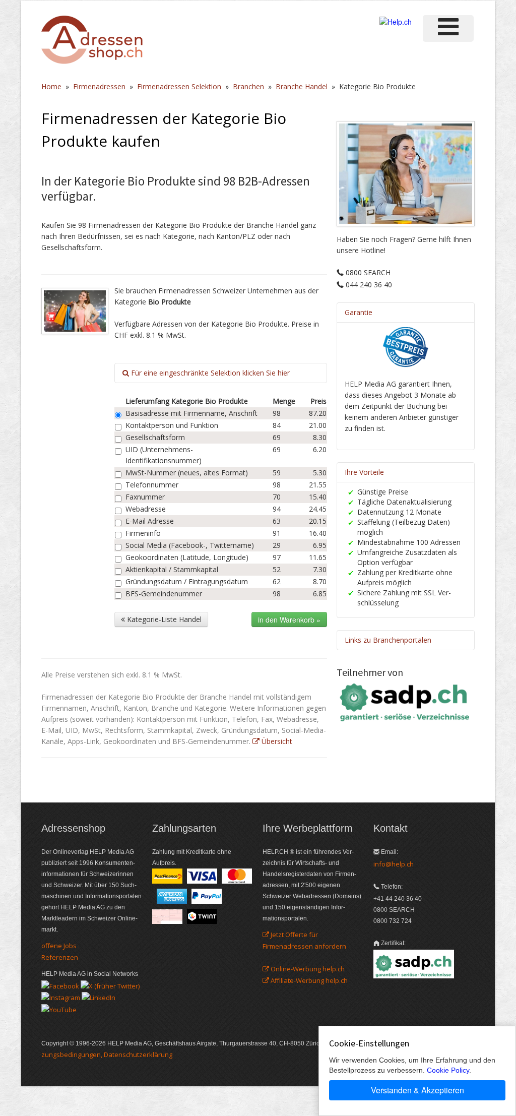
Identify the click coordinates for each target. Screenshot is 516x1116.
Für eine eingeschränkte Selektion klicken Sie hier (209, 373)
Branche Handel (302, 86)
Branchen (248, 86)
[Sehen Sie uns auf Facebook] (60, 984)
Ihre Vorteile (364, 472)
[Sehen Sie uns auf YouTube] (59, 1008)
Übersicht (276, 741)
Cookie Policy (448, 1070)
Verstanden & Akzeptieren (417, 1090)
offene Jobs (59, 945)
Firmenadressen (99, 86)
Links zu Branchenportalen (388, 640)
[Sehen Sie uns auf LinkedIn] (98, 997)
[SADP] (406, 701)
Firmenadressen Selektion (179, 86)
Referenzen (59, 957)
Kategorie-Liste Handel (163, 619)
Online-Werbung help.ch (307, 968)
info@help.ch (393, 864)
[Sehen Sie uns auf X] (110, 984)
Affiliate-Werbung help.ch (308, 980)
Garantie (358, 312)
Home (51, 86)
